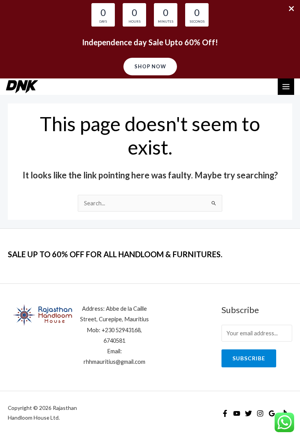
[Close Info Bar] (291, 9)
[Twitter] (248, 413)
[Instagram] (260, 413)
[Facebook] (225, 413)
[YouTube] (236, 413)
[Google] (271, 413)
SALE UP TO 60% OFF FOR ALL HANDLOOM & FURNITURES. (115, 254)
